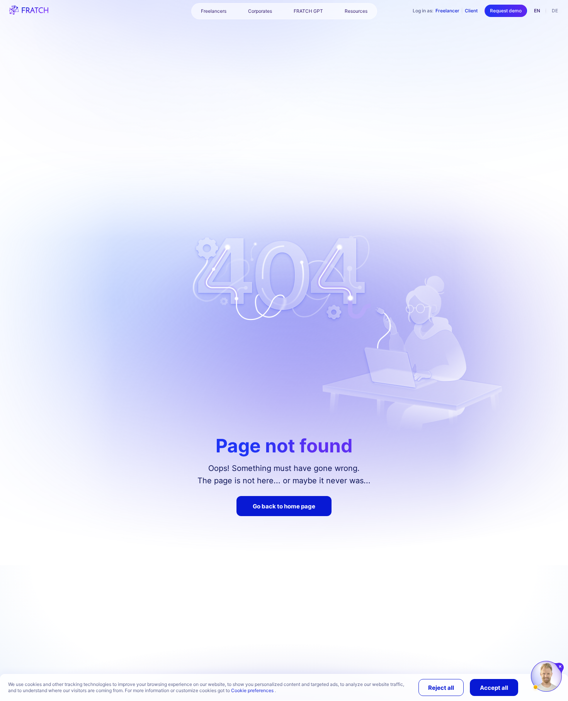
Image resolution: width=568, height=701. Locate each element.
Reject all (441, 687)
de (555, 11)
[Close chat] (560, 667)
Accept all (494, 687)
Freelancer (447, 11)
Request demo (506, 11)
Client (471, 11)
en (537, 11)
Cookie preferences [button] (253, 690)
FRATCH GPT (308, 11)
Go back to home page (284, 506)
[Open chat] (546, 676)
